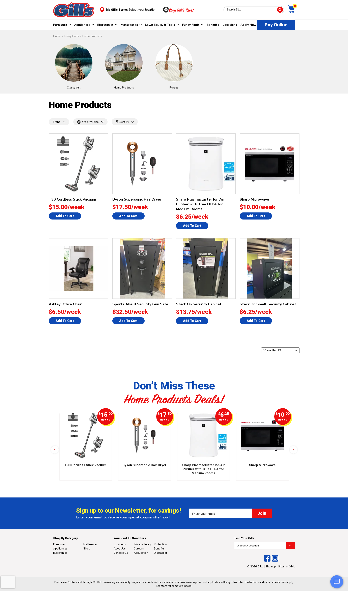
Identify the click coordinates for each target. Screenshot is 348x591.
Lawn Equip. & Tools (160, 25)
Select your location (142, 10)
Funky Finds (191, 25)
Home (57, 36)
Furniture (60, 25)
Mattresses (129, 25)
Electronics (105, 25)
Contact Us (121, 553)
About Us (120, 548)
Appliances (82, 25)
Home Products (92, 36)
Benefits (213, 25)
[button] (55, 450)
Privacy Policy (142, 544)
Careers (139, 548)
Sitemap (270, 566)
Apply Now (248, 25)
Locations (230, 25)
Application (141, 553)
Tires (86, 548)
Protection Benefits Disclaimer (160, 548)
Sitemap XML (286, 566)
